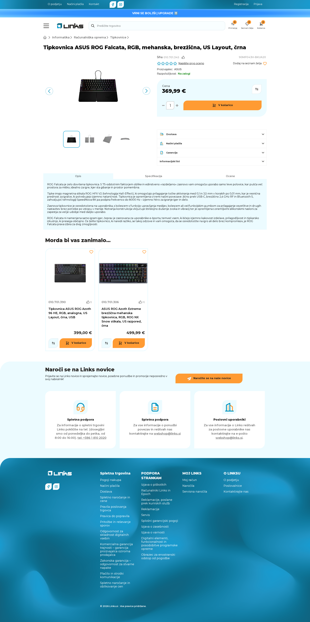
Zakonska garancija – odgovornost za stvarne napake (117, 564)
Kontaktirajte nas (236, 491)
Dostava (106, 491)
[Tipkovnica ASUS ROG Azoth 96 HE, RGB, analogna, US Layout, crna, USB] (70, 300)
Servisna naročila (194, 491)
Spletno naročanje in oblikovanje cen (115, 584)
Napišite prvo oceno (191, 63)
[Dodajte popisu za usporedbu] (257, 89)
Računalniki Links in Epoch (155, 492)
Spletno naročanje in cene (115, 499)
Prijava (258, 4)
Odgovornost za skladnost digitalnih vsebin (114, 535)
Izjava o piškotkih (153, 484)
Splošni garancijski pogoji (159, 521)
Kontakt (94, 4)
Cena (166, 86)
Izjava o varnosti (153, 532)
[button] (146, 90)
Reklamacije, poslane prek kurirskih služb (156, 501)
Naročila (188, 486)
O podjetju (55, 4)
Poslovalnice (233, 486)
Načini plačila (75, 4)
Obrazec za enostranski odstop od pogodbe (158, 556)
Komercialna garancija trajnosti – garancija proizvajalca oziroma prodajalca (116, 549)
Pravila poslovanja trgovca (113, 508)
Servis (145, 515)
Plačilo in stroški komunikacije (112, 575)
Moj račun (189, 480)
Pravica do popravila (114, 516)
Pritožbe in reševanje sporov (115, 523)
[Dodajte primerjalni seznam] (53, 343)
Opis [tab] (78, 176)
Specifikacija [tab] (153, 176)
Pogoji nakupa (110, 480)
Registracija (241, 4)
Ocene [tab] (230, 176)
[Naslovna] (45, 37)
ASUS (178, 69)
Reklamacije (150, 509)
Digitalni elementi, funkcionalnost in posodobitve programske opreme (159, 543)
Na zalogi (184, 73)
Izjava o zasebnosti (155, 526)
